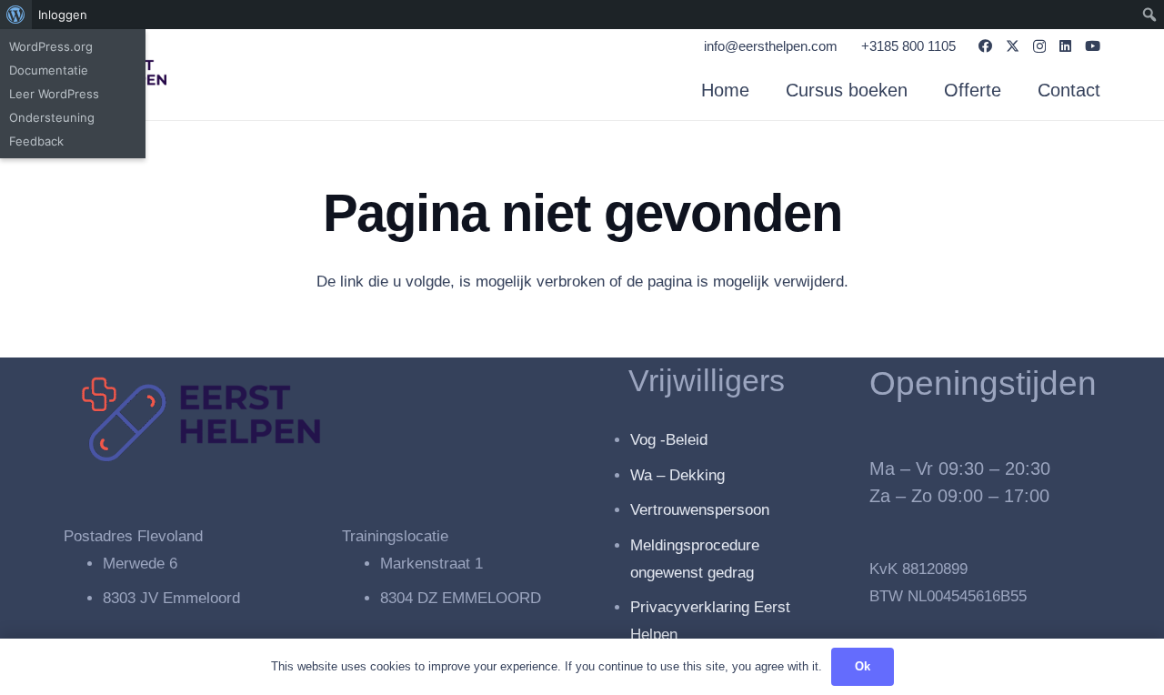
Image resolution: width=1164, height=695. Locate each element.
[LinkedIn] (1065, 46)
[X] (1012, 46)
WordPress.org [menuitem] (51, 46)
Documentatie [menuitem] (48, 70)
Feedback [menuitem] (36, 141)
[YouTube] (1092, 46)
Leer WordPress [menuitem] (54, 93)
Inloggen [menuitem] (62, 14)
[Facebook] (985, 46)
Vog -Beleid (668, 439)
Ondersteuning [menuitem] (52, 117)
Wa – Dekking (677, 475)
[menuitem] (16, 14)
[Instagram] (1039, 47)
